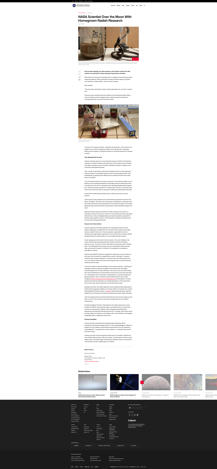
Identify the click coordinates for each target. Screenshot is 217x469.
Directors (73, 408)
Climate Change (100, 434)
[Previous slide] (133, 59)
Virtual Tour (86, 428)
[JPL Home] (83, 5)
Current (85, 407)
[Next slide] (137, 59)
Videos (110, 408)
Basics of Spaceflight (75, 457)
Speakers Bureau (75, 428)
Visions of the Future (113, 416)
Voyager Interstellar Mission (115, 460)
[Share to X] (79, 74)
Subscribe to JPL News (101, 416)
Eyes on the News (100, 414)
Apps (110, 414)
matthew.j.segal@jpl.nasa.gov (91, 361)
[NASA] (74, 5)
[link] (108, 44)
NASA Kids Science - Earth (77, 458)
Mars (98, 430)
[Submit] (129, 408)
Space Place (111, 457)
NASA (72, 466)
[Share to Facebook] (79, 71)
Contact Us (111, 438)
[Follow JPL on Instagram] (134, 415)
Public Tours (86, 427)
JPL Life (98, 427)
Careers (73, 410)
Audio (110, 410)
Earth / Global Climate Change (77, 460)
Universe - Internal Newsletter (113, 432)
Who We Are (73, 407)
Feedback (96, 466)
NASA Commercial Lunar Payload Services (103, 279)
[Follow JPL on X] (132, 415)
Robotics (98, 439)
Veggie (108, 291)
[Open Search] (144, 5)
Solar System (99, 410)
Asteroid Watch (112, 427)
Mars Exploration (93, 458)
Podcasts (111, 412)
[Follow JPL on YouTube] (137, 415)
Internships (73, 412)
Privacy (81, 466)
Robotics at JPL (112, 419)
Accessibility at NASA (113, 436)
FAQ (92, 466)
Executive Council (75, 421)
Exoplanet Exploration (95, 457)
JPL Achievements (75, 416)
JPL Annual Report (75, 419)
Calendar (73, 430)
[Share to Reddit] (79, 77)
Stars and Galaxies (101, 412)
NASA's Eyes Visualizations (112, 429)
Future (85, 410)
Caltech (76, 466)
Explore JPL (73, 432)
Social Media (112, 435)
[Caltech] (132, 420)
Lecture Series (74, 427)
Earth (98, 408)
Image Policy (87, 466)
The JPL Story (74, 414)
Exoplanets (99, 436)
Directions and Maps (88, 430)
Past (85, 408)
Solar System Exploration (95, 460)
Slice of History (112, 417)
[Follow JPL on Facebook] (129, 415)
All (84, 412)
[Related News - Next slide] (142, 382)
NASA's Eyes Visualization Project (116, 458)
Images (110, 407)
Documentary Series (75, 417)
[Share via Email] (79, 79)
